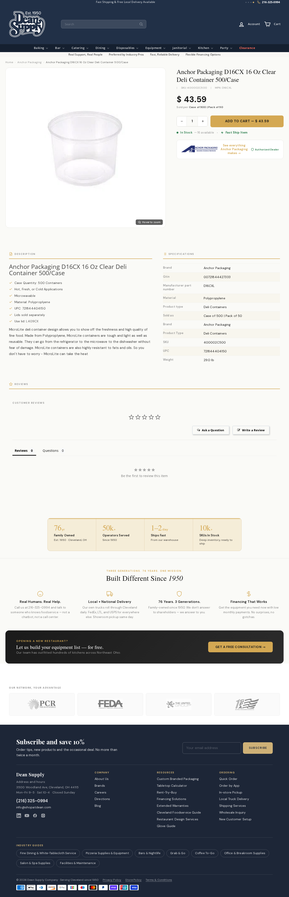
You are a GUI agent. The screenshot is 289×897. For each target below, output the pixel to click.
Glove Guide (166, 826)
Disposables (125, 48)
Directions (102, 799)
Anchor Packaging (29, 62)
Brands (100, 786)
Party (224, 48)
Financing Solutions (171, 799)
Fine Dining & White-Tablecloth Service (48, 853)
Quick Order (228, 779)
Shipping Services (232, 806)
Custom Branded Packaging (178, 779)
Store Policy (133, 880)
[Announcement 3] (251, 2)
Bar (58, 48)
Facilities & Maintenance (78, 863)
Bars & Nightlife (150, 853)
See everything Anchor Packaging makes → (234, 149)
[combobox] (103, 24)
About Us (102, 779)
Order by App (229, 786)
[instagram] (43, 815)
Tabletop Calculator (172, 786)
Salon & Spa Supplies (35, 863)
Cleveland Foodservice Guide (179, 812)
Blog (98, 806)
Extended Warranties (173, 806)
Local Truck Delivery (234, 799)
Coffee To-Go (204, 853)
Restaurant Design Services (177, 819)
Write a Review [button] (253, 430)
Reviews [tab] (21, 450)
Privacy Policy (112, 880)
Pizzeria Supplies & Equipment (107, 853)
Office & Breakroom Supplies (244, 853)
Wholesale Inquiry (232, 812)
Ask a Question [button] (213, 430)
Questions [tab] (50, 450)
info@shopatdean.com (33, 807)
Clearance (247, 48)
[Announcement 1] (246, 2)
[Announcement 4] (253, 2)
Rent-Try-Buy (167, 792)
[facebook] (35, 815)
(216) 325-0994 (32, 801)
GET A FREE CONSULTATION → (240, 647)
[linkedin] (18, 815)
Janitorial (180, 48)
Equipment (153, 48)
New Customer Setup (235, 819)
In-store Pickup (230, 792)
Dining (101, 48)
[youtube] (26, 815)
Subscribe (258, 748)
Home (9, 62)
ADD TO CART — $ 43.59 (247, 121)
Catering (78, 48)
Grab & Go (177, 853)
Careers (100, 792)
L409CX (32, 321)
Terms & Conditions (159, 880)
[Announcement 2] (248, 2)
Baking (39, 48)
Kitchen (204, 48)
